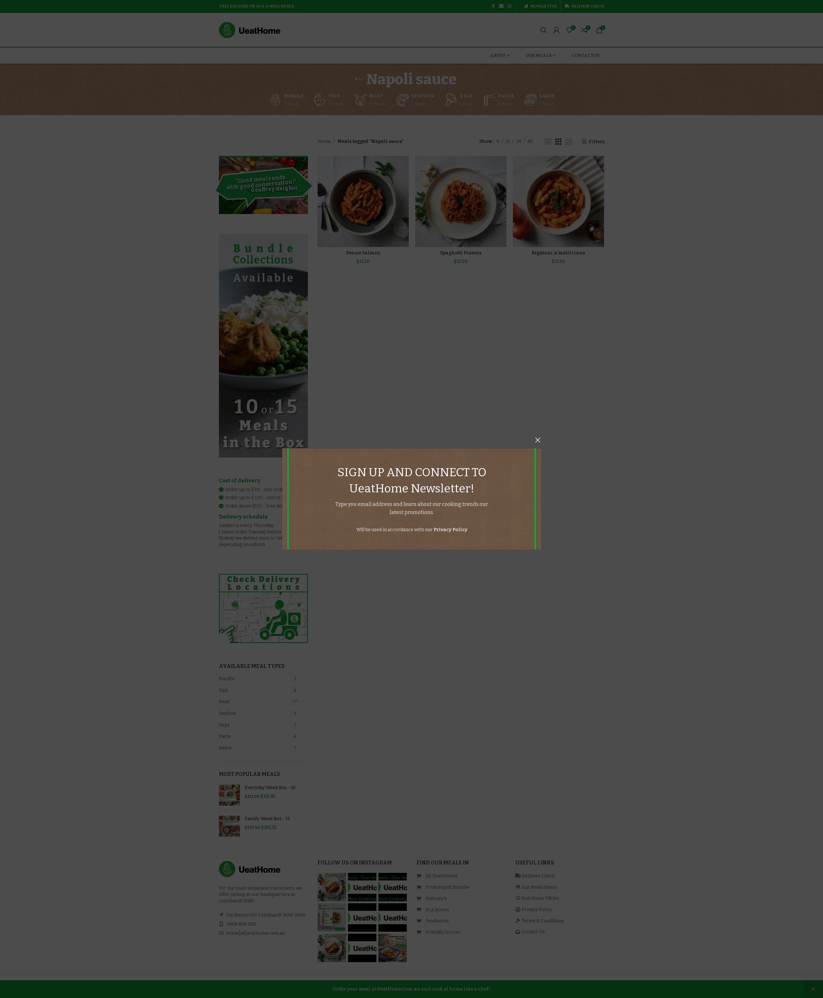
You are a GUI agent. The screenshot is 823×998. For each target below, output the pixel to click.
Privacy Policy (450, 529)
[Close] (538, 440)
